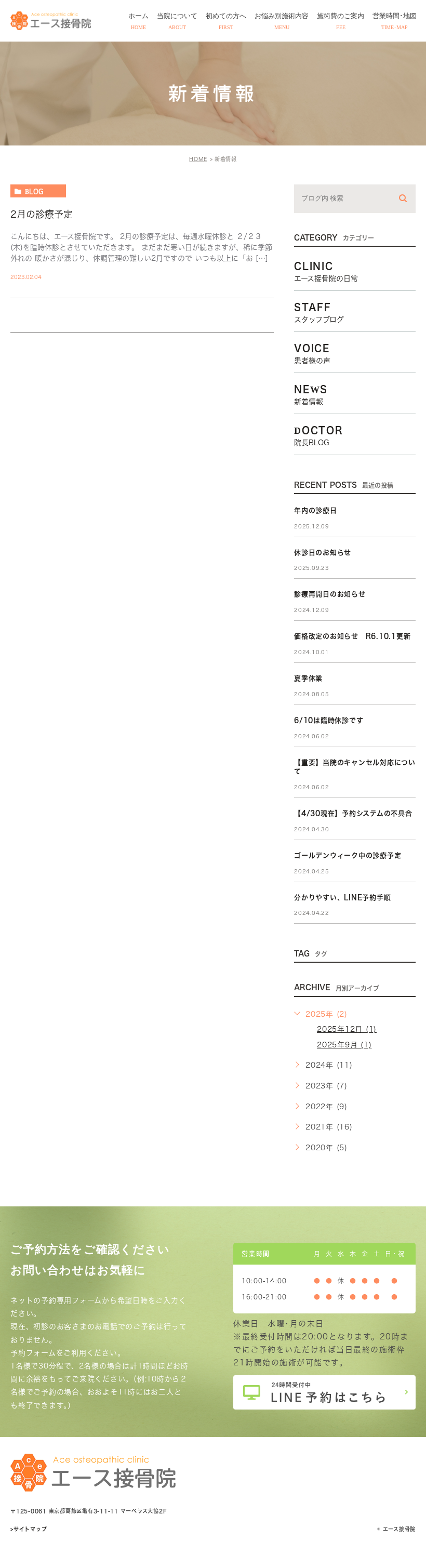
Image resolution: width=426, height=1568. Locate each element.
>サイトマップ (28, 1529)
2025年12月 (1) (347, 1029)
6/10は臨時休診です (328, 720)
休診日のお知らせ (322, 552)
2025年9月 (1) (344, 1044)
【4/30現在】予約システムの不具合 (353, 813)
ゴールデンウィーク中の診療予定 (347, 855)
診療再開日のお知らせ (330, 594)
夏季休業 (308, 678)
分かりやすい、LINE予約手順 (342, 897)
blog (34, 191)
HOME (198, 159)
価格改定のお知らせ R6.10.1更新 (352, 636)
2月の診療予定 (41, 214)
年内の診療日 (315, 510)
